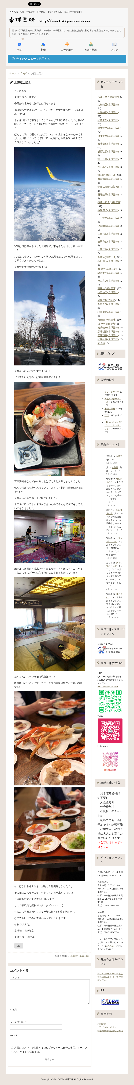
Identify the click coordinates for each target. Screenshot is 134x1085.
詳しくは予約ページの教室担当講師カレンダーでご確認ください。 (110, 977)
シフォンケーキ (112, 392)
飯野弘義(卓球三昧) (108, 151)
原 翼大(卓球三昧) (107, 268)
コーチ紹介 (67, 49)
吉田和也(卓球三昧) (108, 241)
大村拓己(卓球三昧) (108, 104)
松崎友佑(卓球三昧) (108, 120)
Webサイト (16, 1035)
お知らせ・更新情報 (109, 96)
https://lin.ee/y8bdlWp (108, 686)
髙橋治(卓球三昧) (107, 288)
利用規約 (102, 1024)
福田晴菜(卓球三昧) (108, 225)
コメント (15, 977)
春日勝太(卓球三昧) (108, 261)
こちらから (111, 946)
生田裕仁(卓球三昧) (108, 233)
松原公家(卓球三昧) (108, 339)
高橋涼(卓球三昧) (107, 257)
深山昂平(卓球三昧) (108, 167)
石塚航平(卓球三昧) (108, 194)
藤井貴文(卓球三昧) (108, 128)
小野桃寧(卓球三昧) (108, 292)
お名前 (13, 1009)
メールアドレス (18, 1022)
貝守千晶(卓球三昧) (108, 135)
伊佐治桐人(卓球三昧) (109, 202)
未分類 (101, 343)
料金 (43, 49)
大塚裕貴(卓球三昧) (108, 112)
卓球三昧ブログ (106, 300)
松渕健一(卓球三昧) (108, 327)
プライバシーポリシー (108, 1027)
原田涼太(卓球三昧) (108, 178)
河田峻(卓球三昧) (107, 175)
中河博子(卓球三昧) (108, 210)
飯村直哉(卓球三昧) (108, 304)
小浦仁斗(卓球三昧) (79, 956)
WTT (107, 415)
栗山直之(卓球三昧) (108, 280)
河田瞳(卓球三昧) (107, 319)
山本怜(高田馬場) (107, 323)
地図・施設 (91, 49)
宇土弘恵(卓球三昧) (108, 159)
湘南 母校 (110, 408)
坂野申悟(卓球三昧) (108, 272)
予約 (19, 49)
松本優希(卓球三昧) (108, 312)
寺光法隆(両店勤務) (108, 186)
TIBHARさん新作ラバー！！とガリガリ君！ (114, 425)
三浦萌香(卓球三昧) (108, 335)
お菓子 (119, 456)
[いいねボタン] (18, 946)
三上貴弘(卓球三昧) (108, 218)
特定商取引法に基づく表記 (110, 1030)
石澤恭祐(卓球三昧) (108, 143)
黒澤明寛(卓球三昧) (108, 331)
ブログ (114, 49)
